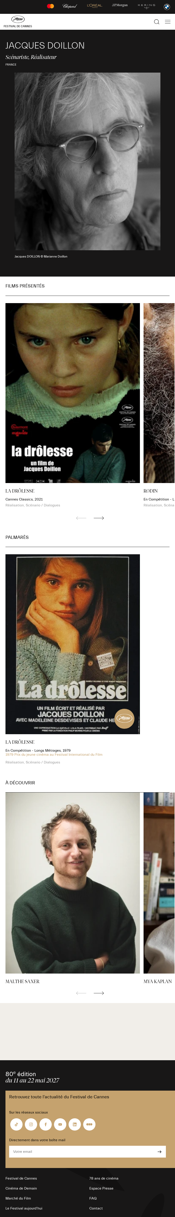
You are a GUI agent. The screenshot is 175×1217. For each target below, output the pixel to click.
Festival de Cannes (21, 1178)
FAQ (93, 1198)
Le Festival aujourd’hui (23, 1208)
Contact (96, 1208)
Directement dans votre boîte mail (37, 1140)
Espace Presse (101, 1188)
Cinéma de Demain (21, 1188)
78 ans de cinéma (103, 1178)
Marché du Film (18, 1198)
